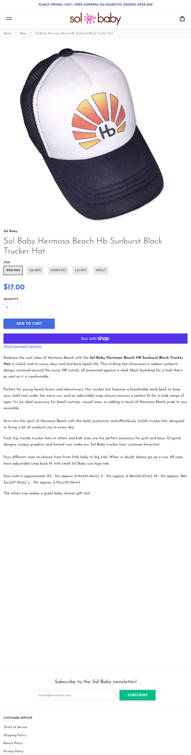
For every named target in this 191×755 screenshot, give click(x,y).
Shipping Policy (14, 735)
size (6, 262)
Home (7, 33)
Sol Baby (10, 231)
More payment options (22, 346)
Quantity (11, 299)
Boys (23, 33)
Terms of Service (15, 727)
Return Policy (13, 743)
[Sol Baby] (95, 19)
